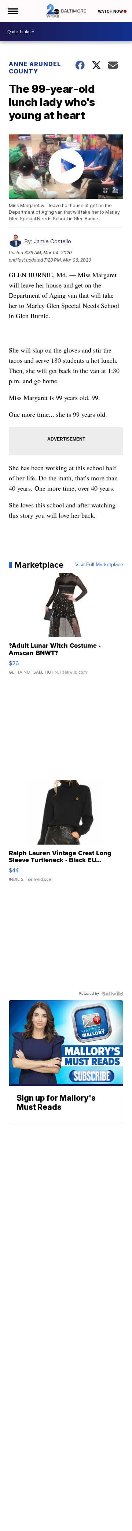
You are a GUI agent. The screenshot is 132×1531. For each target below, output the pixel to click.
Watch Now (111, 11)
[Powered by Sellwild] (112, 993)
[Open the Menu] (12, 11)
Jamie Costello (52, 241)
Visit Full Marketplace (99, 564)
